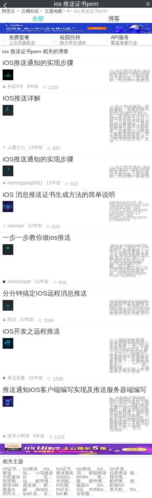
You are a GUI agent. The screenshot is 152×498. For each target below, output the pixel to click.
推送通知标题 (33, 485)
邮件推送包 (45, 481)
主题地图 (53, 11)
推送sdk (10, 485)
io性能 (62, 485)
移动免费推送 (120, 477)
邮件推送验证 (99, 481)
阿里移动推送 (13, 481)
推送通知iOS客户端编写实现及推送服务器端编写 (74, 389)
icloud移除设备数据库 (82, 490)
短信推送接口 (29, 481)
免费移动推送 (103, 477)
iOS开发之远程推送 (31, 331)
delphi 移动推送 (45, 490)
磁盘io (82, 485)
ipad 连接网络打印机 (33, 494)
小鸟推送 (44, 473)
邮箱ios (117, 485)
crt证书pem (13, 469)
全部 (38, 19)
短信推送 (29, 473)
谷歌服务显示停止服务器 (86, 494)
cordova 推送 (66, 477)
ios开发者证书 (120, 469)
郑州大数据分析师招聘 (13, 494)
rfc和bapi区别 (99, 490)
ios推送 (30, 469)
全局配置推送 (66, 481)
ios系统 (103, 485)
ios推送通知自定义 (103, 469)
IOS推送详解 (22, 98)
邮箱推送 (98, 473)
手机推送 (11, 477)
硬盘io (9, 490)
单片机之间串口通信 (120, 490)
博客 (114, 19)
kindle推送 (86, 477)
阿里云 (8, 11)
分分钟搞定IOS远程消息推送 (45, 293)
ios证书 (50, 469)
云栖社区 (30, 11)
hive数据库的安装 (136, 490)
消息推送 (82, 473)
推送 (7, 473)
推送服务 (65, 473)
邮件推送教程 (120, 481)
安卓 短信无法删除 (50, 494)
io (25, 477)
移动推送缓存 (82, 481)
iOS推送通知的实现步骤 (38, 62)
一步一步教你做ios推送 (37, 237)
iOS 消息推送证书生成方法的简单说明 (59, 194)
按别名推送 (136, 481)
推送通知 (136, 473)
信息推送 (118, 473)
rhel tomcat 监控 (66, 490)
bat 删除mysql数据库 (66, 494)
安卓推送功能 (50, 477)
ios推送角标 (86, 469)
